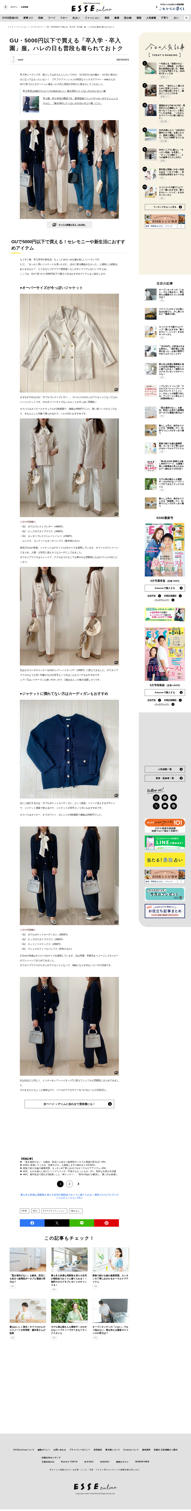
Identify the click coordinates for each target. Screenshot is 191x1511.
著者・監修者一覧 (165, 778)
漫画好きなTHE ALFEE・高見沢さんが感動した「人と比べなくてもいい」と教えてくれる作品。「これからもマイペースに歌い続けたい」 (172, 111)
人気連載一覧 (165, 769)
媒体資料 (146, 1450)
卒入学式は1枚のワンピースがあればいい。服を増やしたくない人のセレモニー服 (64, 91)
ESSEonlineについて (23, 1450)
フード (52, 18)
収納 (40, 18)
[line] (81, 1223)
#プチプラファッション (54, 1211)
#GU (35, 1211)
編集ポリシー (44, 1450)
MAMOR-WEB (142, 1462)
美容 (107, 18)
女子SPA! (89, 1462)
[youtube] (164, 806)
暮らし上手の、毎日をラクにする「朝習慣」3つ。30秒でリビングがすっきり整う (171, 429)
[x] (156, 806)
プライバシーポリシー (79, 1450)
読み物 (128, 18)
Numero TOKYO (69, 1462)
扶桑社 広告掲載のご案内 (166, 1450)
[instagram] (156, 797)
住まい (76, 18)
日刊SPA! (104, 1462)
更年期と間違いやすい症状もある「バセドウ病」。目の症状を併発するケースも (171, 172)
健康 (116, 18)
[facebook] (32, 1223)
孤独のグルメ (122, 1462)
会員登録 (24, 7)
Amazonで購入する (165, 588)
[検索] (181, 226)
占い (176, 18)
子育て (164, 18)
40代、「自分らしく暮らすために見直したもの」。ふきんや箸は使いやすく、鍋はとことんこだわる (171, 89)
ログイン (14, 7)
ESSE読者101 (10, 18)
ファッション (92, 18)
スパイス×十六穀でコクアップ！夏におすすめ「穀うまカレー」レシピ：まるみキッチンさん (171, 191)
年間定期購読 (170, 596)
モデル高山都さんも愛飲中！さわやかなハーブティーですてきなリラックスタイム (69, 1330)
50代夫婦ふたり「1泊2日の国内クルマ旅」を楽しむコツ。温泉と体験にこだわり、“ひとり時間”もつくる (172, 134)
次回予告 (151, 596)
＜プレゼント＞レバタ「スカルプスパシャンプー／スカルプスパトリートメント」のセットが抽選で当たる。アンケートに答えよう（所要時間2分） (171, 392)
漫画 (139, 18)
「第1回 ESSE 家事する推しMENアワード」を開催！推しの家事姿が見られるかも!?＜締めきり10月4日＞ (171, 465)
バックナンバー (162, 600)
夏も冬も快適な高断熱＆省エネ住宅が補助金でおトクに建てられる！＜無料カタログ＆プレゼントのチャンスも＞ (69, 1280)
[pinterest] (173, 806)
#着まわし (75, 1211)
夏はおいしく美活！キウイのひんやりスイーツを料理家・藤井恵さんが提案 (27, 1330)
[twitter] (57, 1223)
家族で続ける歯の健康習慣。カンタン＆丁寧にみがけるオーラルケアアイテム (110, 1278)
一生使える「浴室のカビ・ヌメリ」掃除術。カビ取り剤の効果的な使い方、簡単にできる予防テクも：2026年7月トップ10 (172, 68)
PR (12, 1286)
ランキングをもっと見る (164, 207)
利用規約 (98, 1450)
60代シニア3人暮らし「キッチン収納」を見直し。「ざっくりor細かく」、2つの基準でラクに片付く (171, 153)
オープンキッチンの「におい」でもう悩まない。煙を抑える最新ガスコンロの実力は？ (110, 1330)
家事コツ (28, 18)
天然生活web (48, 1462)
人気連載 (151, 18)
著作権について (112, 1450)
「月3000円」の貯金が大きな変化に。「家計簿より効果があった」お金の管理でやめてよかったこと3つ (172, 350)
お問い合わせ (60, 1450)
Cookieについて (131, 1450)
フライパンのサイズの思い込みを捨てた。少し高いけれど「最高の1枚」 (171, 311)
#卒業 (24, 1211)
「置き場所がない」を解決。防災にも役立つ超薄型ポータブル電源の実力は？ (27, 1278)
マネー (64, 18)
